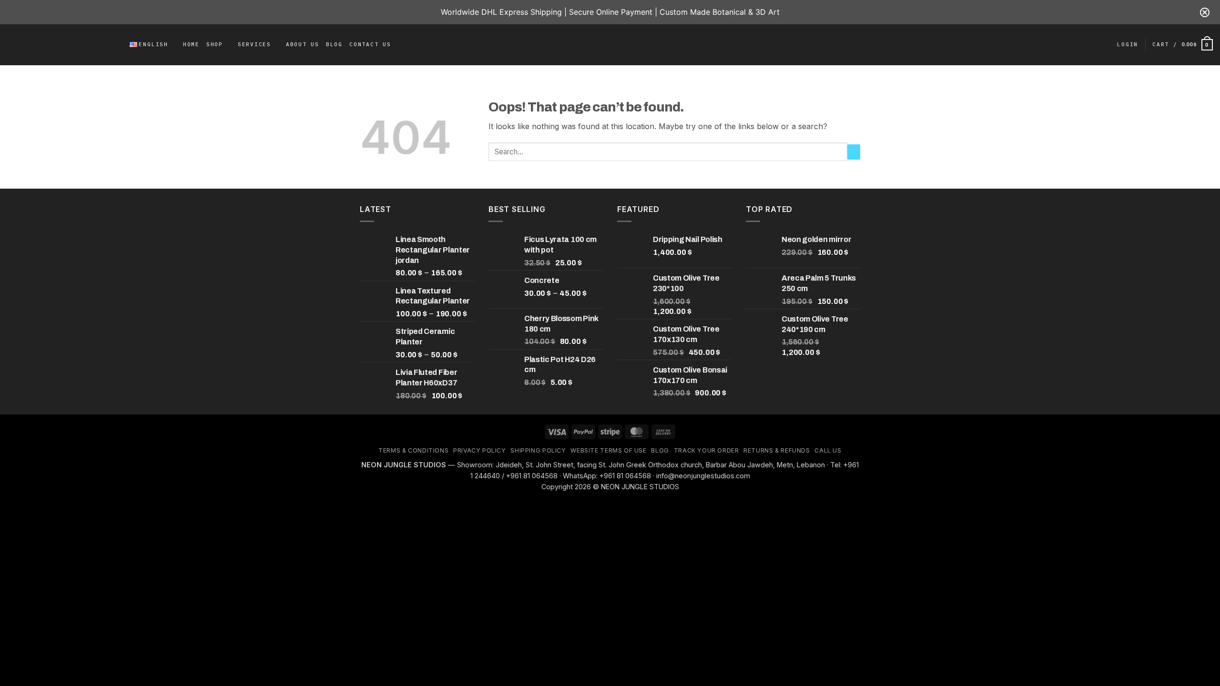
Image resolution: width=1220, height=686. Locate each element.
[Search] (120, 44)
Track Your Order (706, 450)
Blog (334, 44)
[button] (1127, 45)
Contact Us (370, 44)
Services (254, 44)
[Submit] (854, 152)
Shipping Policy (538, 450)
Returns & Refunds (776, 450)
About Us (302, 44)
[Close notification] (1204, 12)
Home (191, 44)
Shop (214, 44)
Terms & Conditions (413, 450)
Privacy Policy (479, 450)
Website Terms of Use (608, 450)
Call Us (827, 450)
